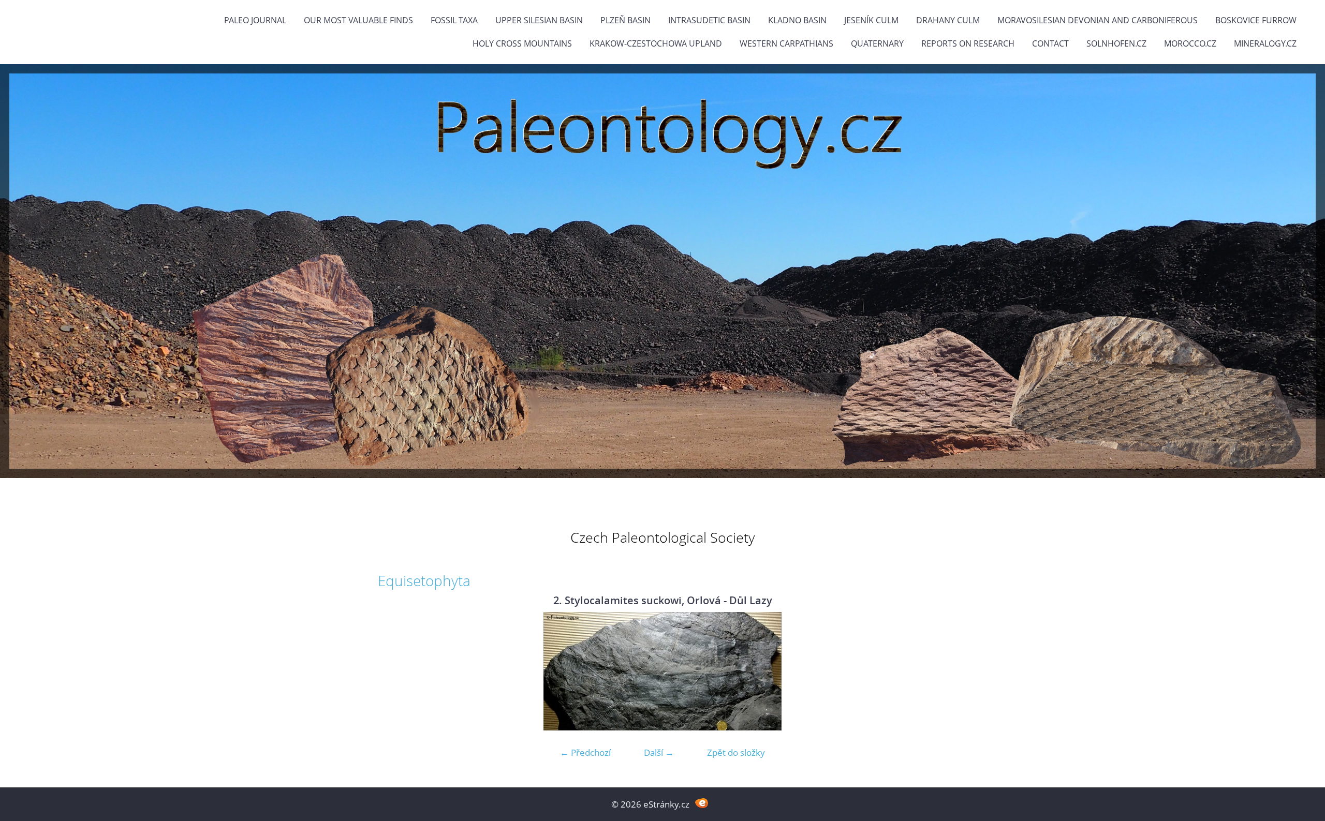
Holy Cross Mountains (522, 43)
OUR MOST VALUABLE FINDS (358, 20)
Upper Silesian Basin (539, 20)
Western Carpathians (786, 43)
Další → (659, 752)
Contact (1050, 43)
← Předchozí (585, 752)
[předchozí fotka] (394, 671)
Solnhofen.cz (1116, 43)
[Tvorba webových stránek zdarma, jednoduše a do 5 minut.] (702, 803)
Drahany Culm (948, 20)
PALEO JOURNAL (255, 20)
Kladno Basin (797, 20)
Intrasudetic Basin (709, 20)
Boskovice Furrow (1256, 20)
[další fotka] (930, 671)
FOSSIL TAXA (454, 20)
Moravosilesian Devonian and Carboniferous (1097, 20)
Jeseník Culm (871, 20)
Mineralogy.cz (1265, 43)
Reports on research (967, 43)
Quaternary (877, 43)
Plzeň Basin (625, 20)
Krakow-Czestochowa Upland (656, 43)
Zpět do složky (736, 752)
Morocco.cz (1190, 43)
